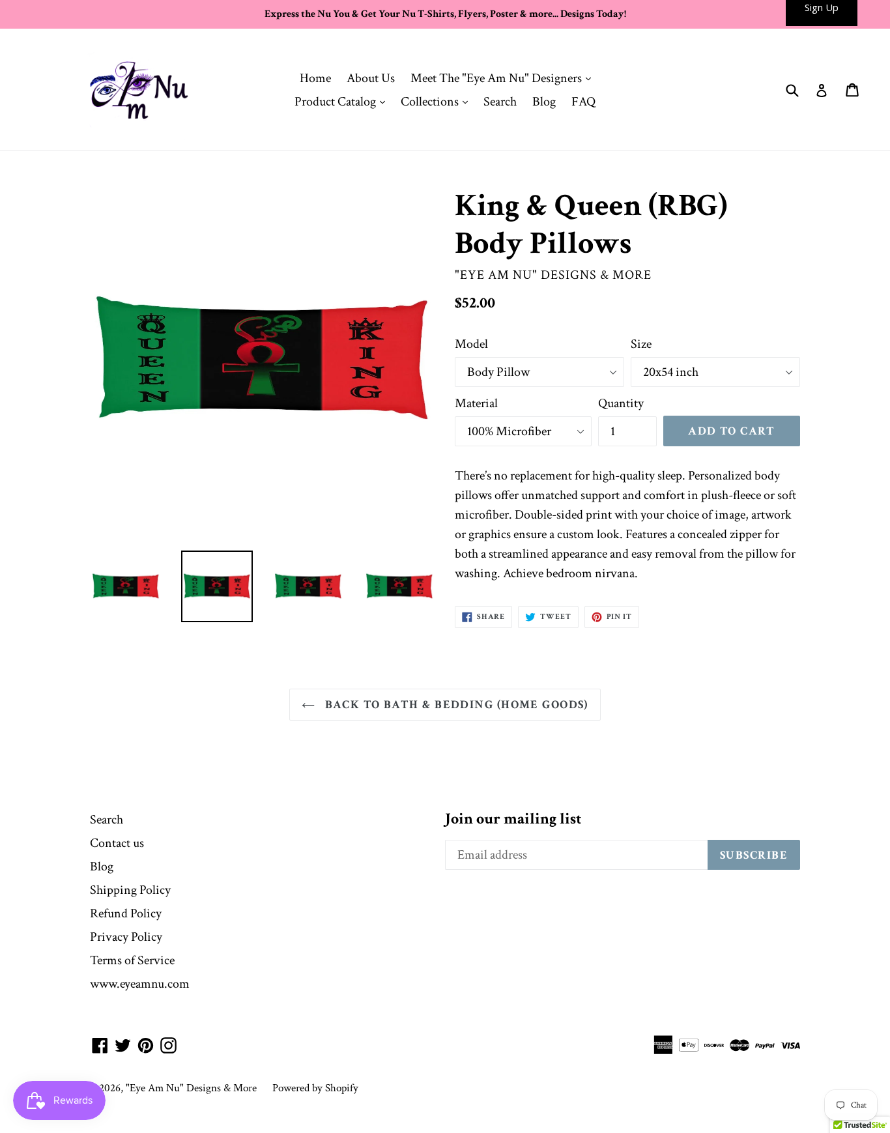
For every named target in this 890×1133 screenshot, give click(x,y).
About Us (371, 78)
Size (641, 344)
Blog (544, 101)
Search (500, 101)
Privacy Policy (126, 936)
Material (476, 403)
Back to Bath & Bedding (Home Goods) (454, 704)
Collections (437, 101)
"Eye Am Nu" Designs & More (191, 1088)
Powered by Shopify (315, 1088)
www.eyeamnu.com (140, 983)
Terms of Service (132, 960)
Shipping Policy (130, 890)
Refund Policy (126, 913)
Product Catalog (343, 101)
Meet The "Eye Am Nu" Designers (503, 78)
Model (471, 344)
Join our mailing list (513, 819)
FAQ (583, 101)
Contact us (117, 843)
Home (315, 78)
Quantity (621, 403)
